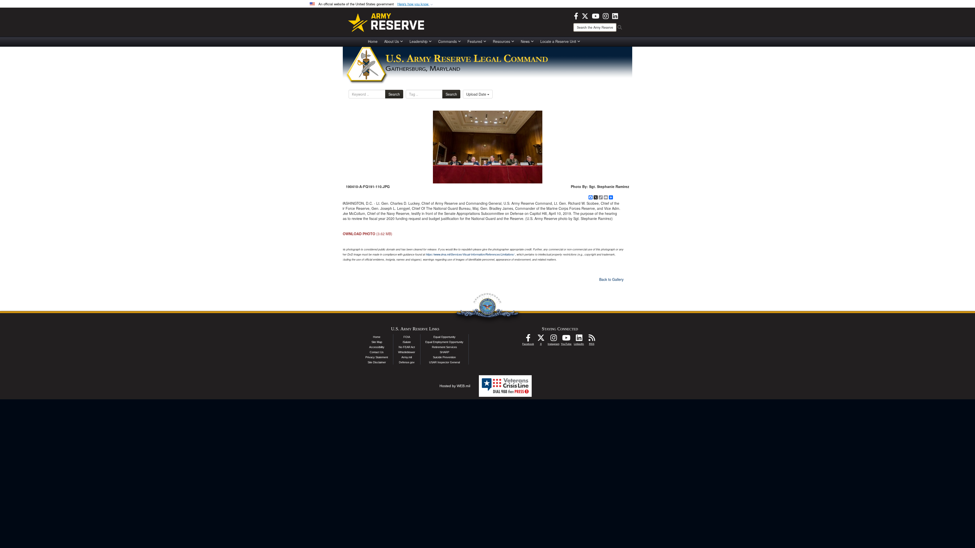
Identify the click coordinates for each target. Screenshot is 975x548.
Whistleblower (406, 352)
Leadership (419, 41)
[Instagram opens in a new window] (606, 15)
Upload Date (476, 94)
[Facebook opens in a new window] (576, 15)
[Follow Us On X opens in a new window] (540, 339)
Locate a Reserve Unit (558, 41)
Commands (447, 41)
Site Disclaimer (377, 362)
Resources (501, 41)
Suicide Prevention (444, 357)
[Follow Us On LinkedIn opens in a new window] (579, 339)
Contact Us (377, 352)
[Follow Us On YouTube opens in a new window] (566, 339)
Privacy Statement (376, 357)
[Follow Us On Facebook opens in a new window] (528, 339)
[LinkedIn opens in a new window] (615, 15)
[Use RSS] (591, 339)
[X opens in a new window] (585, 15)
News (525, 41)
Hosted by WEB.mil (455, 386)
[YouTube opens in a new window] (595, 15)
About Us (391, 41)
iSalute (407, 342)
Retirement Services (444, 347)
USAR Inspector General (444, 362)
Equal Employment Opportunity (444, 342)
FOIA (406, 336)
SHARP (444, 352)
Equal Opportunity (444, 336)
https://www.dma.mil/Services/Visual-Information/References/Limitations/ (470, 254)
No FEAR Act (407, 347)
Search (394, 94)
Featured (474, 41)
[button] (415, 4)
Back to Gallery (611, 279)
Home (373, 41)
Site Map (376, 342)
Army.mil (406, 357)
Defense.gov (407, 362)
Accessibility (376, 347)
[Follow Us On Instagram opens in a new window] (553, 339)
